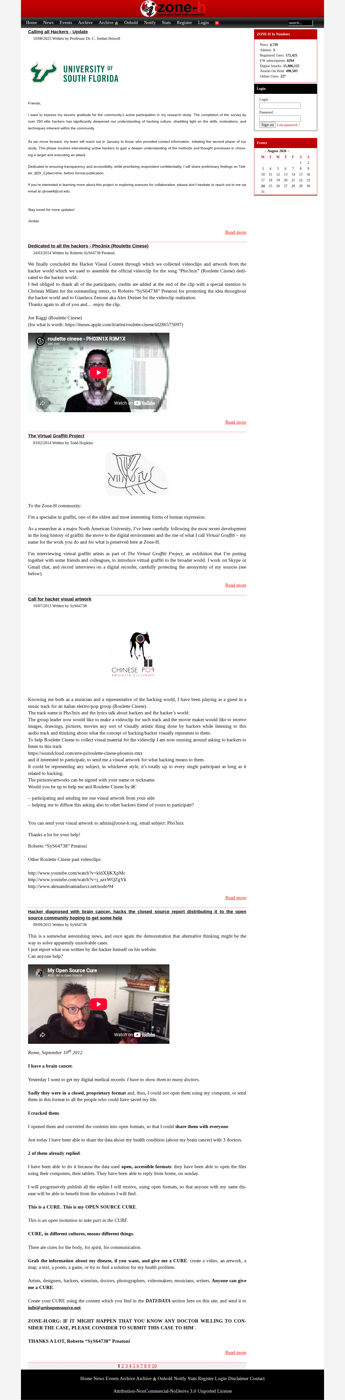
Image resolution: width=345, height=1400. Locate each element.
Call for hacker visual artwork (59, 599)
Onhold (131, 22)
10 (154, 1365)
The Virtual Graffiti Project (56, 435)
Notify (150, 22)
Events (66, 22)
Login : (264, 99)
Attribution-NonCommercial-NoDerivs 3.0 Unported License (172, 1391)
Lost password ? (288, 125)
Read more (235, 232)
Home (31, 22)
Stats (166, 22)
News (48, 22)
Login (203, 22)
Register (184, 22)
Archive (85, 22)
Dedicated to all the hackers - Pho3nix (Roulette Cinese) (88, 245)
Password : (267, 112)
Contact (257, 1378)
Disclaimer (238, 1378)
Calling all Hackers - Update (58, 31)
